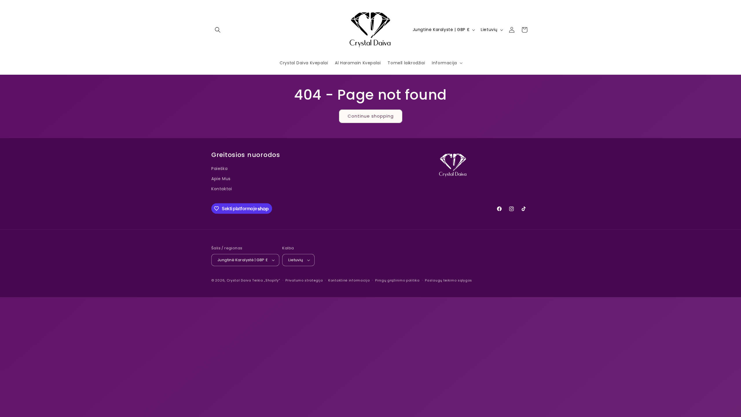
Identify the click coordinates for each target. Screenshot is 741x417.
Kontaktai (221, 189)
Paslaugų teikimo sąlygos (448, 280)
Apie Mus (221, 179)
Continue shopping (371, 116)
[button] (217, 29)
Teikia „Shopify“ (266, 280)
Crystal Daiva (239, 280)
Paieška (219, 168)
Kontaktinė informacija (349, 280)
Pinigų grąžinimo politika (397, 280)
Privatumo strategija (304, 280)
